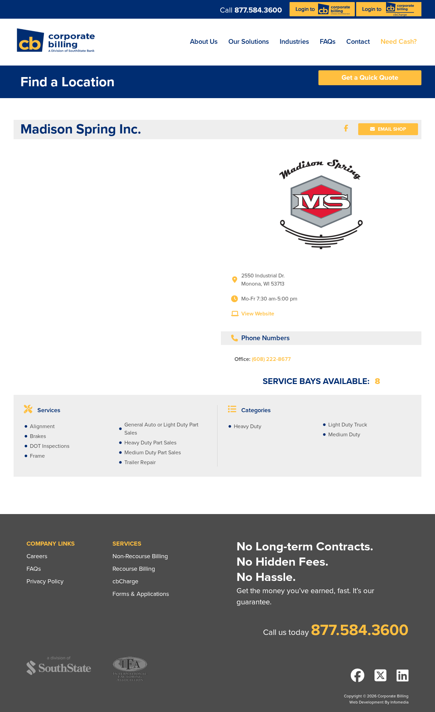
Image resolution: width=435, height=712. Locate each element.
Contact (358, 42)
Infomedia (399, 702)
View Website (257, 313)
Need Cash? (399, 42)
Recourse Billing (133, 568)
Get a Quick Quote (370, 78)
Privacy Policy (45, 581)
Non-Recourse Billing (140, 556)
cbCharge (125, 581)
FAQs (327, 42)
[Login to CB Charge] (388, 14)
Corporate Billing (58, 42)
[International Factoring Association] (129, 680)
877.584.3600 (258, 10)
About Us (204, 42)
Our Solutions (248, 42)
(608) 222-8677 (271, 359)
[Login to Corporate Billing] (323, 14)
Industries (294, 42)
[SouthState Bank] (59, 674)
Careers (37, 556)
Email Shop (391, 129)
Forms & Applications (140, 594)
